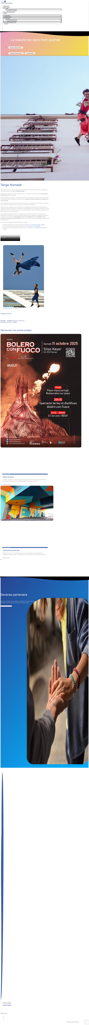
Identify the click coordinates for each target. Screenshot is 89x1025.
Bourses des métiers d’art (9, 12)
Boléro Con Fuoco (8, 477)
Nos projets (5, 8)
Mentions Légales (7, 1002)
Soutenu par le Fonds (15, 47)
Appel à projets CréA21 (16, 53)
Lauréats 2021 (30, 53)
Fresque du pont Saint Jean (11, 550)
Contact (5, 13)
